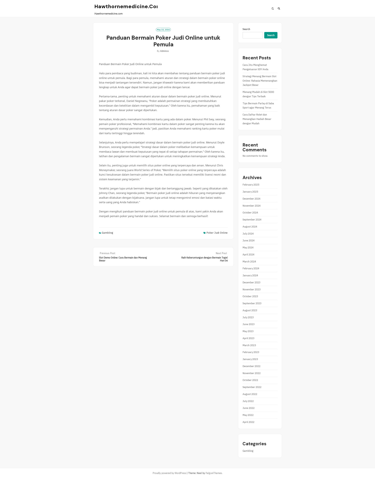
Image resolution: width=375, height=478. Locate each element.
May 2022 (248, 415)
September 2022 (252, 387)
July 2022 (248, 401)
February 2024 (251, 268)
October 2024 (250, 212)
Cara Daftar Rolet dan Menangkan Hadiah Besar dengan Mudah (257, 119)
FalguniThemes (214, 473)
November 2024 (252, 205)
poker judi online (217, 232)
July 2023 (248, 317)
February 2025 (251, 184)
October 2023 (250, 296)
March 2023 (249, 345)
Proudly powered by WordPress (169, 473)
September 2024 (252, 219)
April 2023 (248, 338)
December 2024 (251, 198)
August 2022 (250, 394)
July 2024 (248, 233)
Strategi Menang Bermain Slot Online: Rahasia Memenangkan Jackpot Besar (260, 81)
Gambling (107, 232)
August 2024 (250, 226)
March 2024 (249, 261)
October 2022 (250, 380)
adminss (164, 51)
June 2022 (249, 408)
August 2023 (250, 310)
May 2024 (248, 247)
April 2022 (248, 422)
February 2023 (251, 352)
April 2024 (248, 254)
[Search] (279, 8)
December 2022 (251, 366)
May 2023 (248, 331)
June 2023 (249, 324)
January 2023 (250, 359)
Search (246, 29)
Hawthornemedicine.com (127, 6)
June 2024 (249, 240)
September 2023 (252, 303)
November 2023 (252, 289)
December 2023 (251, 282)
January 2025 (250, 191)
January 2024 (250, 275)
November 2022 (252, 373)
